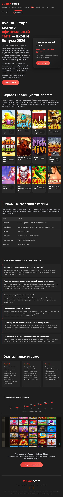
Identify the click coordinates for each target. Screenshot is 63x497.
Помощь (4, 7)
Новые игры (50, 7)
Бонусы (20, 7)
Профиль (18, 12)
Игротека (28, 7)
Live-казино (12, 7)
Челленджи (5, 12)
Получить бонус (43, 63)
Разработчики (40, 7)
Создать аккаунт (32, 465)
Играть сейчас (10, 83)
